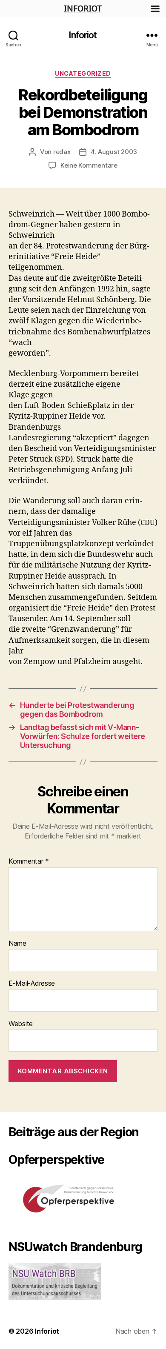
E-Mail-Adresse (32, 983)
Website (21, 1024)
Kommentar (29, 861)
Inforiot (83, 35)
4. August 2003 (114, 152)
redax (62, 152)
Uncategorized (83, 73)
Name (17, 943)
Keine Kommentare (88, 165)
